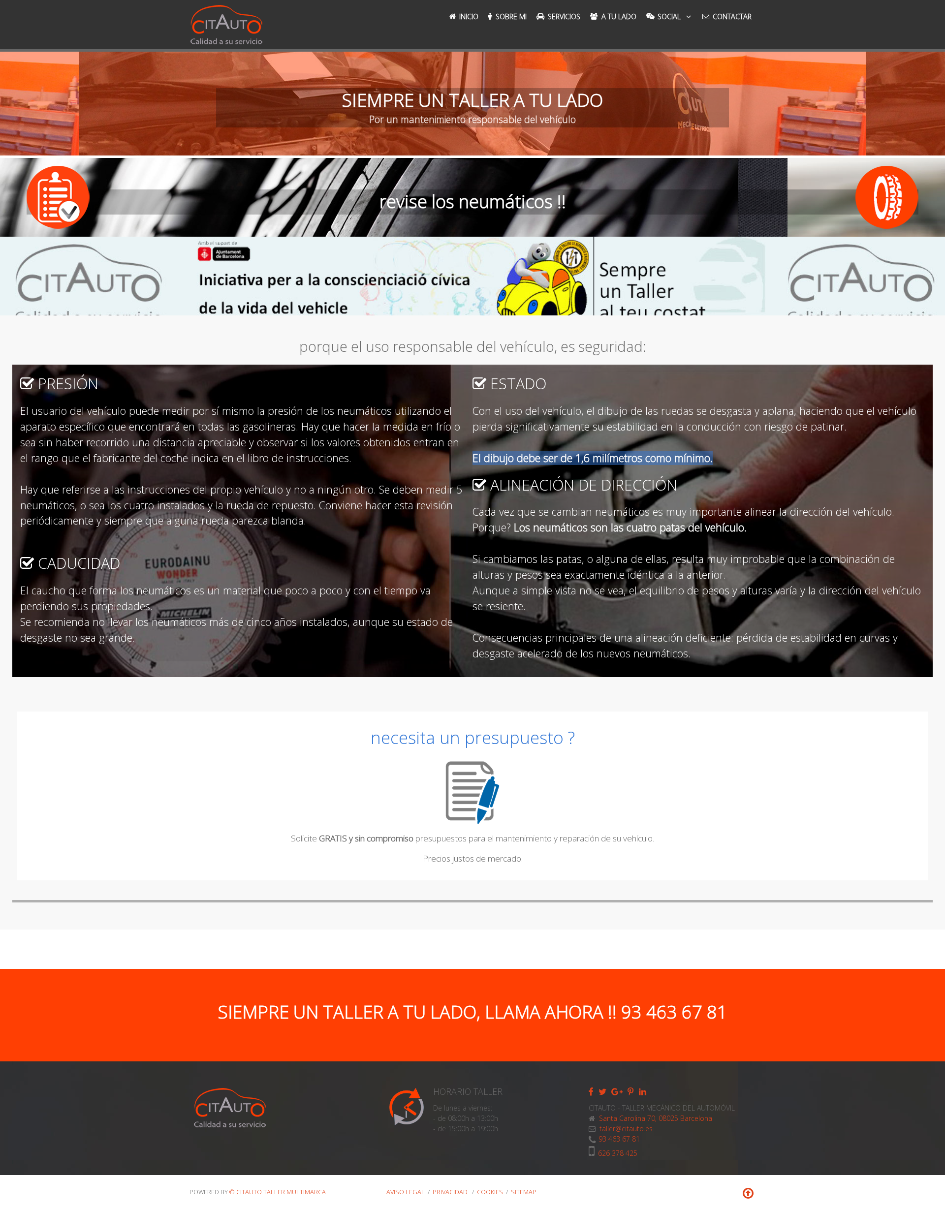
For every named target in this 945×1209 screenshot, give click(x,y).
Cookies (490, 1191)
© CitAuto (277, 1191)
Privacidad (451, 1191)
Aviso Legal (405, 1191)
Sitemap (523, 1191)
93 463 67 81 (619, 1139)
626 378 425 (617, 1153)
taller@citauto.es (626, 1128)
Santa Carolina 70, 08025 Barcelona (654, 1118)
